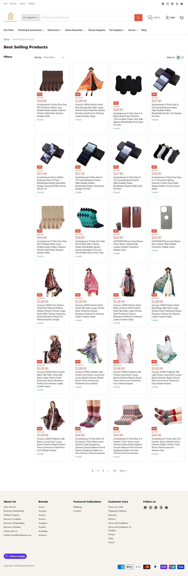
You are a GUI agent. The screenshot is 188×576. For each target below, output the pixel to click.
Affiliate (31, 4)
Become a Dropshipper (14, 523)
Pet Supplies (116, 30)
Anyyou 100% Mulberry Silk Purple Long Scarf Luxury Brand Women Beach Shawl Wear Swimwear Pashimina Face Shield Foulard (127, 377)
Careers (22, 4)
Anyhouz (42, 535)
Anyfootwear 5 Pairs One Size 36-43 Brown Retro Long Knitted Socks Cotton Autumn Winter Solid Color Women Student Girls (52, 110)
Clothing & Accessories (30, 30)
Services (13, 4)
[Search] (138, 17)
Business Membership (14, 511)
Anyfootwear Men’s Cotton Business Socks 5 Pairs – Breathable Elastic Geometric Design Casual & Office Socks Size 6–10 (51, 183)
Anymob (42, 511)
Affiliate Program (11, 515)
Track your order (115, 507)
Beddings (77, 507)
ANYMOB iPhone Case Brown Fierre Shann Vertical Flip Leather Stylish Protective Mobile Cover (128, 245)
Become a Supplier (12, 519)
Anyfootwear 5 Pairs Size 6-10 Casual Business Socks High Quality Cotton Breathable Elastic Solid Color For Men (127, 183)
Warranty (112, 515)
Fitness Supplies (96, 30)
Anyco (41, 507)
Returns (111, 519)
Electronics (54, 30)
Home (7, 39)
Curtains (77, 511)
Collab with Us (10, 531)
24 (114, 470)
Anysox (41, 519)
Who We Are (10, 507)
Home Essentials (74, 30)
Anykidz (42, 527)
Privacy (111, 534)
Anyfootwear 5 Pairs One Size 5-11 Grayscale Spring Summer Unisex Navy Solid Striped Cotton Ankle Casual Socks (166, 183)
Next (122, 470)
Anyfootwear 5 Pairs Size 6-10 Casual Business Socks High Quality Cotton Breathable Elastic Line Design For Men (167, 110)
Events (132, 30)
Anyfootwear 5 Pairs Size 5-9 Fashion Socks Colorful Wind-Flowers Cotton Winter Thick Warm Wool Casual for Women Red (166, 444)
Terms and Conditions (118, 523)
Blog (144, 30)
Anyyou (42, 515)
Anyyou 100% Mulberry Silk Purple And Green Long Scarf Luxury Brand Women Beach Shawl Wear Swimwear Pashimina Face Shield (89, 377)
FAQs (110, 538)
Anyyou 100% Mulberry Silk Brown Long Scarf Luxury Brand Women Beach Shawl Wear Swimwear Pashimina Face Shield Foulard (51, 444)
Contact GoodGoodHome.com (17, 535)
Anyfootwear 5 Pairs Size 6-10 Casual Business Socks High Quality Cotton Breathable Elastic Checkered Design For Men (89, 183)
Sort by (38, 57)
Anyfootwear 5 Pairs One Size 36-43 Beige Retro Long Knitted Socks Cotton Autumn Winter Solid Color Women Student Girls (52, 247)
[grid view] (178, 57)
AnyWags (42, 531)
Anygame (42, 523)
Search (111, 542)
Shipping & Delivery (117, 511)
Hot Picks (9, 30)
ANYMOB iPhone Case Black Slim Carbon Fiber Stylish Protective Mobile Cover (166, 244)
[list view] (182, 57)
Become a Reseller (12, 527)
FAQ (5, 4)
